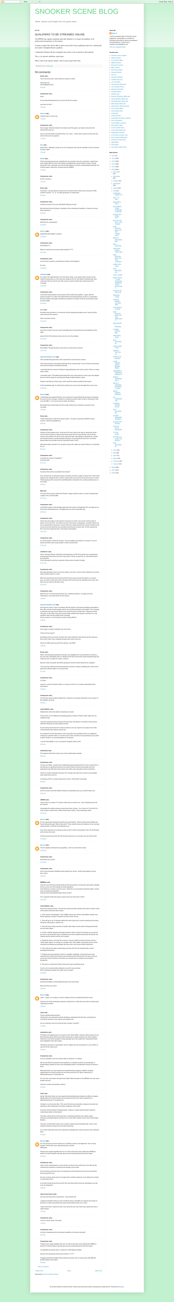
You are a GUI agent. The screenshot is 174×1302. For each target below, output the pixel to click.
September (116, 183)
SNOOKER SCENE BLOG (77, 11)
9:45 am (42, 1235)
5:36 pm (42, 1134)
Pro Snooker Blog (117, 60)
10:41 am (43, 531)
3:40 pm (42, 703)
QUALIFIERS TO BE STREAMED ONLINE (117, 209)
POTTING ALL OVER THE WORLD (117, 438)
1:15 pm (42, 1026)
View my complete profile (117, 47)
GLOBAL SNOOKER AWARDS (117, 417)
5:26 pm (42, 1087)
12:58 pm (43, 973)
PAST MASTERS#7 (117, 444)
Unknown (43, 274)
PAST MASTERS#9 (117, 341)
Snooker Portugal (117, 77)
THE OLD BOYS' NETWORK (117, 428)
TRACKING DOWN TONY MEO (117, 250)
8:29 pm (42, 756)
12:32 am (43, 339)
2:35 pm (42, 620)
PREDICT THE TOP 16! (117, 352)
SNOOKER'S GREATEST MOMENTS (117, 372)
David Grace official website (120, 106)
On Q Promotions (116, 120)
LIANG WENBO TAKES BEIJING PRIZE (116, 365)
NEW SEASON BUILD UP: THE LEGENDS (117, 258)
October (116, 181)
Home (69, 1271)
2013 (113, 158)
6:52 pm (42, 87)
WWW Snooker (116, 63)
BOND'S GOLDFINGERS (117, 239)
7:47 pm (42, 182)
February (116, 461)
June (115, 450)
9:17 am (42, 463)
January (116, 464)
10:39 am (43, 512)
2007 (113, 470)
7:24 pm (42, 152)
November (116, 176)
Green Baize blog (117, 111)
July (114, 191)
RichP (42, 158)
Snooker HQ (115, 94)
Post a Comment (43, 1267)
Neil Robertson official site (119, 101)
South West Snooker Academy (121, 118)
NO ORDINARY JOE (117, 399)
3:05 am (42, 876)
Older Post (98, 1271)
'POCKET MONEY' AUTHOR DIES (117, 302)
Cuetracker (114, 113)
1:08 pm (42, 1006)
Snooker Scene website (119, 55)
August (115, 188)
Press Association (117, 70)
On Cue (113, 75)
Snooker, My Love (117, 79)
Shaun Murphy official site (119, 99)
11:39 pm (43, 268)
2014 (113, 156)
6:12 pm (42, 744)
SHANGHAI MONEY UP (117, 194)
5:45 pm (42, 1156)
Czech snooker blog (117, 128)
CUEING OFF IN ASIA (117, 422)
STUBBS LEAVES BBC (116, 331)
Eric (41, 145)
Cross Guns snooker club (119, 135)
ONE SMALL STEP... (117, 336)
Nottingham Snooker (118, 132)
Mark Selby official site (118, 104)
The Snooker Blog (117, 108)
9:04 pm (42, 782)
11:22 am (43, 545)
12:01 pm (43, 584)
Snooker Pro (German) (118, 140)
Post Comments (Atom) (51, 1274)
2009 (113, 169)
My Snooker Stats (117, 125)
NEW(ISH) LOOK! (116, 296)
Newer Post (39, 1271)
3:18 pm (42, 689)
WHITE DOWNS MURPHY (117, 392)
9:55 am (42, 484)
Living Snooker (116, 115)
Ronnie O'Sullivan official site (120, 96)
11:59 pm (43, 303)
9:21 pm (42, 793)
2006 (113, 473)
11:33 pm (43, 252)
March (115, 458)
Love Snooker (115, 82)
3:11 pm (42, 671)
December (116, 172)
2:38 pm (42, 646)
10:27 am (43, 498)
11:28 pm (43, 236)
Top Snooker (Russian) (118, 84)
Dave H (42, 113)
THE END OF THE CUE (117, 291)
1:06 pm (42, 988)
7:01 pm (42, 1211)
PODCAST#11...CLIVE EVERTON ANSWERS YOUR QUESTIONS (117, 283)
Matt (41, 310)
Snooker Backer (116, 72)
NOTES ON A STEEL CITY (117, 216)
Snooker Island (116, 92)
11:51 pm (43, 862)
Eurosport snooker (117, 65)
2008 (113, 467)
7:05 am (42, 410)
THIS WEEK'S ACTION (117, 308)
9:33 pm (42, 213)
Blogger (121, 1287)
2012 (113, 161)
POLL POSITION (117, 245)
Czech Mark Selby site (118, 130)
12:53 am (43, 388)
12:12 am (43, 321)
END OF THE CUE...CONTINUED (117, 222)
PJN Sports (114, 144)
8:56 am (42, 423)
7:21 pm (42, 138)
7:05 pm (42, 107)
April (115, 455)
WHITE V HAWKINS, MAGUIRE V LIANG (117, 385)
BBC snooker (115, 67)
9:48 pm (42, 1262)
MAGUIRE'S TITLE (117, 203)
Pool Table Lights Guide (119, 147)
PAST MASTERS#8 (117, 411)
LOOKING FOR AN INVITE (116, 405)
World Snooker (116, 58)
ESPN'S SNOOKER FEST (117, 378)
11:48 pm (43, 286)
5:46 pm (42, 1188)
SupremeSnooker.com (47, 357)
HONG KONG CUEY (117, 347)
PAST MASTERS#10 (117, 270)
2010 (113, 167)
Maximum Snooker (117, 89)
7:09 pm (42, 119)
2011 (113, 164)
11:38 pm (43, 839)
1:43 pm (42, 598)
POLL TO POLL (116, 198)
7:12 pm (42, 1223)
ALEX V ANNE (117, 275)
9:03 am (42, 449)
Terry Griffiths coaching (118, 123)
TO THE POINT (116, 433)
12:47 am (43, 350)
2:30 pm (42, 1049)
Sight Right (114, 142)
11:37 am (43, 563)
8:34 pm (42, 195)
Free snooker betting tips (119, 137)
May (114, 453)
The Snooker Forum (117, 87)
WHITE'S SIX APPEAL (117, 357)
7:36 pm (42, 170)
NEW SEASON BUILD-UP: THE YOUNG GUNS (117, 231)
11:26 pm (43, 225)
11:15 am (43, 899)
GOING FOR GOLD (117, 265)
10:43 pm (43, 813)
